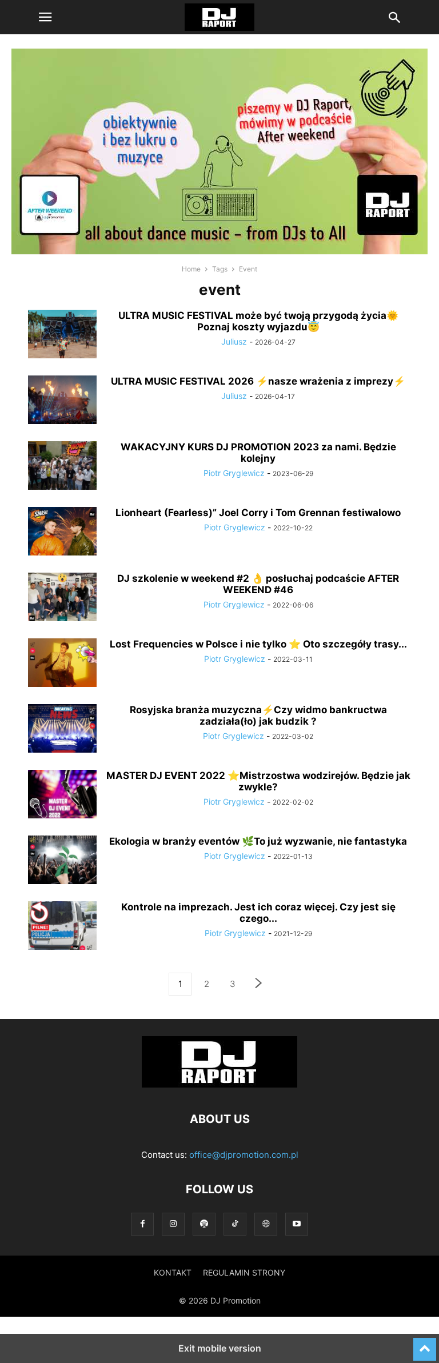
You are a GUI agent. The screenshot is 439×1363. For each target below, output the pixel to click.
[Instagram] (173, 1223)
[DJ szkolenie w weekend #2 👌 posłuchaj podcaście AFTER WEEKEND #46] (62, 598)
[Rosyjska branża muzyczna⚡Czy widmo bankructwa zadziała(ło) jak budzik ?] (62, 730)
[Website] (265, 1223)
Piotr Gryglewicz (234, 473)
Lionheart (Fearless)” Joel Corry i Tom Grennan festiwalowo (258, 512)
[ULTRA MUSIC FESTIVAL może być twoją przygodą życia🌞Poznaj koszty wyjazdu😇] (62, 335)
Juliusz (234, 341)
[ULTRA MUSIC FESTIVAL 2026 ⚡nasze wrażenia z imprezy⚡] (62, 401)
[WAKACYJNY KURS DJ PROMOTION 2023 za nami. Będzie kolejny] (62, 467)
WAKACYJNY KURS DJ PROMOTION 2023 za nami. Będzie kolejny (258, 452)
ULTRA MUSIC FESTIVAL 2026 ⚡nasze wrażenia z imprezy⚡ (258, 381)
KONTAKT (172, 1272)
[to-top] (424, 1344)
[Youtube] (296, 1223)
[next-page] (259, 984)
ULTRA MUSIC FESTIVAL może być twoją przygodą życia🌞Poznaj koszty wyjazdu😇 (258, 321)
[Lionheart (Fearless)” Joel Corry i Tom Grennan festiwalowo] (62, 532)
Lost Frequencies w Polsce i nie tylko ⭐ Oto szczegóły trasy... (258, 644)
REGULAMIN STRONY (244, 1272)
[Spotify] (204, 1223)
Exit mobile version (219, 1348)
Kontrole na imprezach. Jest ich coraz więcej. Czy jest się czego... (258, 912)
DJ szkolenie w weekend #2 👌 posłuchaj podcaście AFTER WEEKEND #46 (258, 584)
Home (191, 269)
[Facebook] (142, 1223)
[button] (45, 17)
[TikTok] (235, 1223)
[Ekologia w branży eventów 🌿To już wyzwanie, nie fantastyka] (62, 861)
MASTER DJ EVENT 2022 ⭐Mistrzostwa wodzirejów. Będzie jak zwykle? (258, 781)
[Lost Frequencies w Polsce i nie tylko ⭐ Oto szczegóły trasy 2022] (62, 664)
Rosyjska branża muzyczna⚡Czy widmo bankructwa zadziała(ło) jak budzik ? (258, 715)
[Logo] (219, 1084)
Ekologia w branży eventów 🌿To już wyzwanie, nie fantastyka (258, 841)
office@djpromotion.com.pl (243, 1154)
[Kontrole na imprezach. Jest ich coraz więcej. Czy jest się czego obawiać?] (62, 927)
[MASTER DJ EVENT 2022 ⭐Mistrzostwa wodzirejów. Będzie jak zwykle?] (62, 795)
